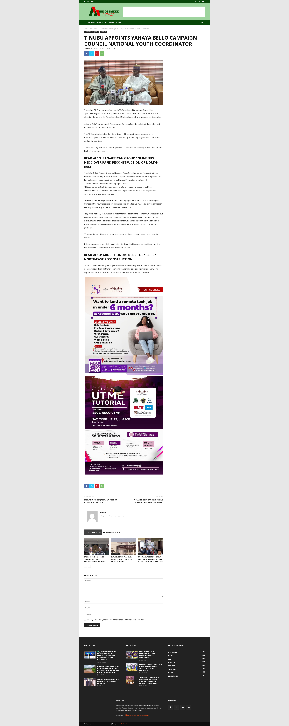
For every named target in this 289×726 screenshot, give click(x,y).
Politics (103, 32)
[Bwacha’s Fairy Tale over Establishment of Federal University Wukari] (123, 546)
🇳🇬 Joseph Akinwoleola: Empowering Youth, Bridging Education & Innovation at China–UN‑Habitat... (107, 656)
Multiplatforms (125, 724)
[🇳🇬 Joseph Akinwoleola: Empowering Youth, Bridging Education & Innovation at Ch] (90, 655)
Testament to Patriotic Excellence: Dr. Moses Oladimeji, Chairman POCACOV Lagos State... (149, 680)
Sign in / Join (89, 2)
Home (86, 29)
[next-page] (89, 566)
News (97, 32)
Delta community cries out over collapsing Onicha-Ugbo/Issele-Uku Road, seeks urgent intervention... (108, 669)
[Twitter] (195, 1)
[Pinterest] (97, 53)
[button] (202, 23)
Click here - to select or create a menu (103, 22)
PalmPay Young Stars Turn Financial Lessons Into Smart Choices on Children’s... (150, 667)
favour (88, 48)
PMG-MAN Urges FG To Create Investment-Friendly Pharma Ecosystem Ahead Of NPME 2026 (150, 559)
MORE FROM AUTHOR (111, 532)
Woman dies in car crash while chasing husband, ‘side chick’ (148, 501)
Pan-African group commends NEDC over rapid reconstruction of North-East (121, 162)
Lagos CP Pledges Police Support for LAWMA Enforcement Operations (94, 559)
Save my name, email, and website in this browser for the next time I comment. (116, 620)
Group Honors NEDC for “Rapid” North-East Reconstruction (120, 257)
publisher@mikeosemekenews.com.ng (137, 715)
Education (115, 554)
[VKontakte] (199, 1)
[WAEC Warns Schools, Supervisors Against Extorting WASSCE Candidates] (132, 655)
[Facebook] (192, 1)
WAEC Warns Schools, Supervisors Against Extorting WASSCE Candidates (148, 655)
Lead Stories (94, 29)
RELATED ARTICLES (93, 532)
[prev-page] (85, 566)
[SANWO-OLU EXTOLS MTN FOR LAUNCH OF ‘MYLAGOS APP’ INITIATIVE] (90, 682)
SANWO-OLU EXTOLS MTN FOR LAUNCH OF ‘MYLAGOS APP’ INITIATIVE (108, 681)
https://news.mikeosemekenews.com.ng (112, 516)
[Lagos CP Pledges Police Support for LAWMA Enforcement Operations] (96, 546)
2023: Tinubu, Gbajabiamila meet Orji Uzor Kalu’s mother (101, 501)
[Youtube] (203, 1)
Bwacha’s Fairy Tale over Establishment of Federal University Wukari (121, 559)
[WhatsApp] (102, 53)
